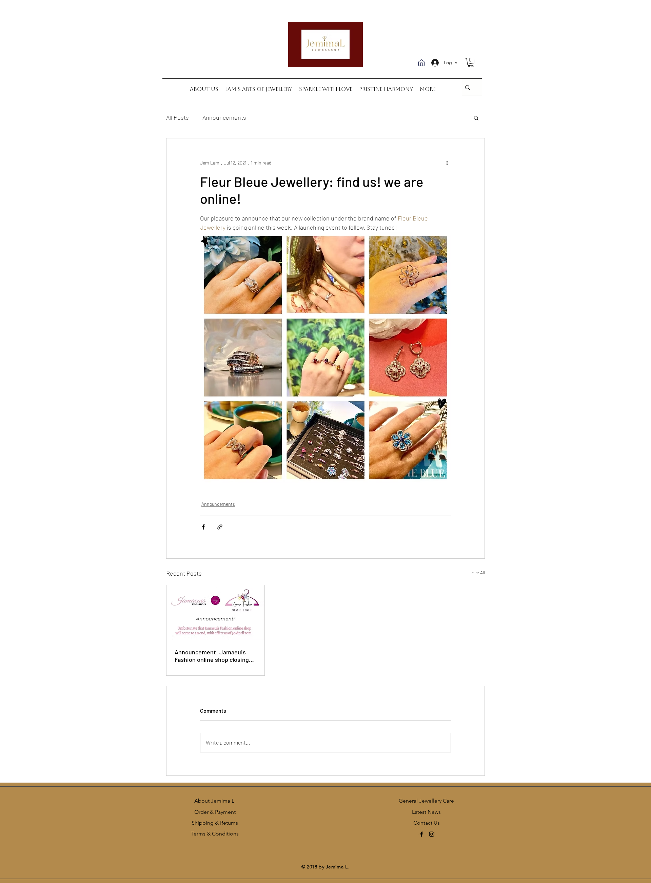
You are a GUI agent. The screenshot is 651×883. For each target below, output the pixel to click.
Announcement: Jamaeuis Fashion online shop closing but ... (212, 655)
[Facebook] (421, 834)
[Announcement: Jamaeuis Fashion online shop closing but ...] (215, 612)
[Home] (421, 62)
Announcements (224, 117)
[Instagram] (431, 834)
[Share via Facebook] (203, 527)
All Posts (177, 117)
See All (478, 572)
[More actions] (447, 163)
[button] (470, 62)
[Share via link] (220, 527)
